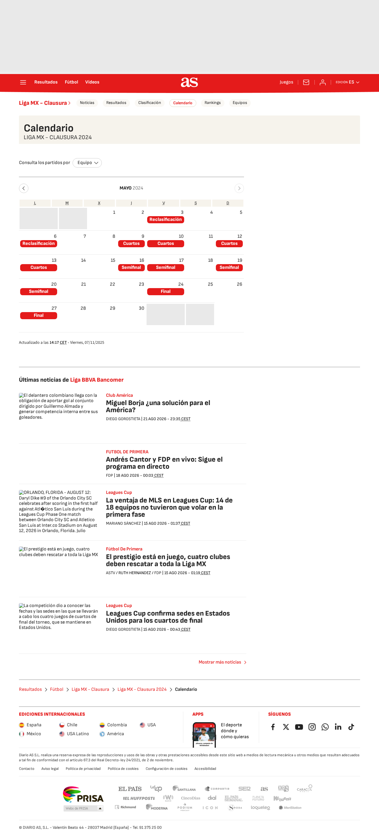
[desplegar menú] (23, 82)
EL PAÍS (130, 788)
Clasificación (149, 102)
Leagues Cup (119, 492)
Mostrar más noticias (220, 662)
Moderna (157, 808)
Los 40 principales (156, 788)
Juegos (286, 82)
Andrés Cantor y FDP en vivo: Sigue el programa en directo (164, 463)
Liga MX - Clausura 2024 (142, 689)
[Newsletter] (306, 82)
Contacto (26, 768)
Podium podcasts (184, 808)
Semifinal (131, 267)
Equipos (240, 102)
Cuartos (131, 243)
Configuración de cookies (166, 768)
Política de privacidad (83, 768)
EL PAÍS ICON (210, 808)
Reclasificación (166, 219)
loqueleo (260, 808)
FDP (109, 475)
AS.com (264, 788)
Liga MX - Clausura (43, 103)
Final (166, 291)
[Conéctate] (322, 82)
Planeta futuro (258, 798)
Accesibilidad (205, 768)
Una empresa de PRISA (83, 794)
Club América (119, 395)
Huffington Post (138, 798)
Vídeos (92, 82)
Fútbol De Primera (124, 549)
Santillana (184, 788)
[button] (23, 188)
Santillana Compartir (217, 788)
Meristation (290, 808)
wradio (168, 798)
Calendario (182, 102)
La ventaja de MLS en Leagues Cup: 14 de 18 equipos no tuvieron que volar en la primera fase (169, 507)
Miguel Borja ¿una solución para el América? (158, 406)
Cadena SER (244, 788)
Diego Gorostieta (123, 418)
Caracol (304, 788)
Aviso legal (50, 768)
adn (283, 788)
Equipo (85, 163)
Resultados (46, 82)
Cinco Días (191, 798)
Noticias (87, 102)
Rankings (213, 102)
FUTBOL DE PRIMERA (127, 452)
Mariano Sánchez (123, 523)
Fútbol (71, 82)
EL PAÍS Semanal (233, 798)
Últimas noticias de (71, 379)
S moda (235, 808)
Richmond (125, 807)
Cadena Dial (212, 798)
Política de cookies (123, 768)
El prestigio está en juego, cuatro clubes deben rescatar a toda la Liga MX (168, 560)
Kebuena (282, 798)
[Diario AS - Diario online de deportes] (189, 82)
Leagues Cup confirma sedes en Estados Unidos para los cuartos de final (168, 617)
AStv (110, 572)
